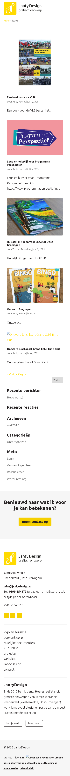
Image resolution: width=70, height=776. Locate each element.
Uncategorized (16, 441)
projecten (10, 653)
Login (10, 458)
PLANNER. (11, 648)
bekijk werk (13, 723)
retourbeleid (27, 768)
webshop (10, 659)
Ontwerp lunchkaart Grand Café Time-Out (33, 348)
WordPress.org (17, 478)
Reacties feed (16, 472)
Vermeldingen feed (19, 465)
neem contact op (35, 521)
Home (6, 20)
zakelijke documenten (19, 643)
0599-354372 (17, 591)
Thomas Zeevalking (22, 249)
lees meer (34, 723)
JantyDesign (12, 664)
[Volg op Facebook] (12, 615)
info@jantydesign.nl (17, 586)
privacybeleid (21, 763)
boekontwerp (13, 637)
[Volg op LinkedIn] (6, 615)
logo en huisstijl (15, 632)
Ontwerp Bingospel (19, 309)
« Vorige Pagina (17, 374)
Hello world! (15, 397)
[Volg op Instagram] (19, 615)
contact (9, 669)
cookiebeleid (37, 763)
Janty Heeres (19, 101)
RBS (22, 757)
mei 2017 (13, 425)
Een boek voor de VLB (21, 97)
